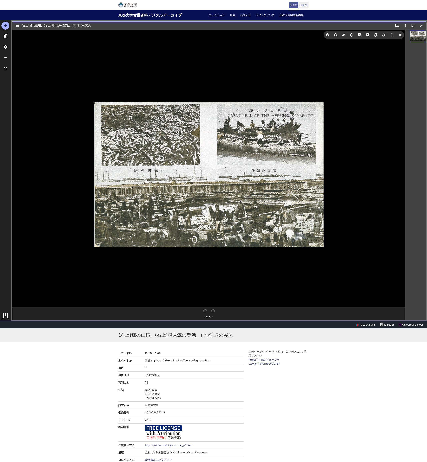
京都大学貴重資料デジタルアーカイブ (150, 15)
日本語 (293, 4)
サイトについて (265, 15)
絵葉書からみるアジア (158, 459)
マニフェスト (367, 324)
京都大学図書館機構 (292, 15)
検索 (232, 15)
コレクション (217, 15)
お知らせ (245, 15)
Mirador (388, 324)
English (303, 4)
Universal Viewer (412, 324)
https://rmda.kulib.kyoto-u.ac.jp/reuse (169, 445)
